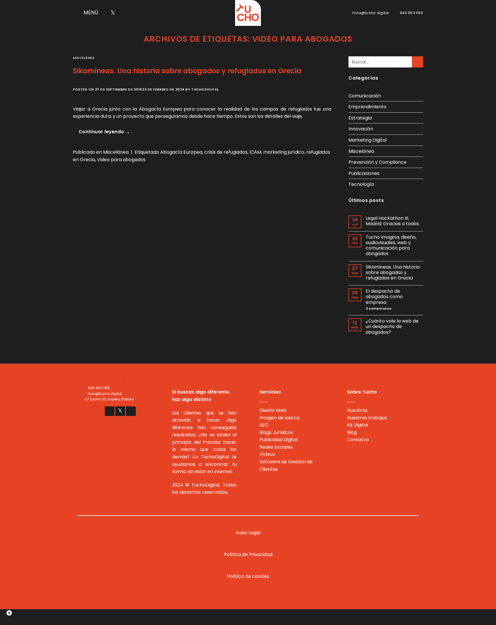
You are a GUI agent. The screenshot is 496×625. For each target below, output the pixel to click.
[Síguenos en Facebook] (105, 13)
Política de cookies (248, 576)
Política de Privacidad (248, 554)
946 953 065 (99, 387)
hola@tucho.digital (105, 393)
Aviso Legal (248, 532)
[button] (85, 13)
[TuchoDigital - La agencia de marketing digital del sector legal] (248, 13)
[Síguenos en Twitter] (113, 13)
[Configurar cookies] (9, 614)
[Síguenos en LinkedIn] (120, 13)
